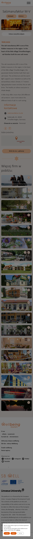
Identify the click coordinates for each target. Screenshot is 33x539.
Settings (20, 533)
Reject (13, 533)
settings (18, 530)
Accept (6, 533)
